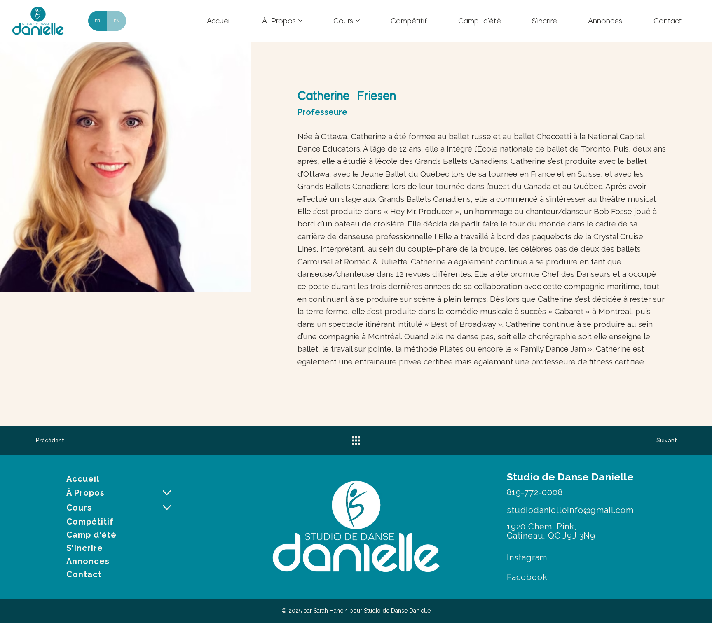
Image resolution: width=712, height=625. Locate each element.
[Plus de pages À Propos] (300, 21)
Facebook (527, 577)
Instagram (527, 557)
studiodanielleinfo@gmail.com (570, 510)
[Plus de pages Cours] (358, 21)
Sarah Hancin (331, 610)
